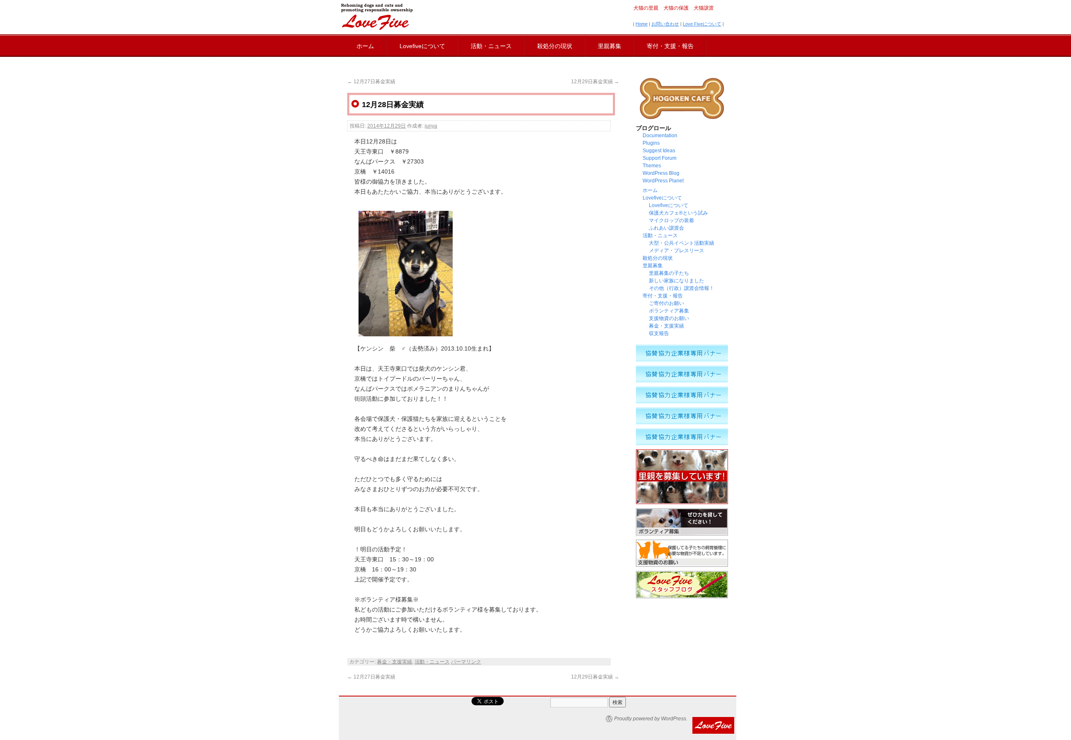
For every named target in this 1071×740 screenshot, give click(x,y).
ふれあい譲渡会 (666, 228)
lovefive (376, 16)
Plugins (651, 143)
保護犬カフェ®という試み (678, 213)
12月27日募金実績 (371, 81)
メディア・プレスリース (676, 250)
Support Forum (659, 158)
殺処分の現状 (554, 46)
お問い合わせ (665, 23)
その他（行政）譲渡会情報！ (684, 288)
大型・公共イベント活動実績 (681, 243)
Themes (652, 166)
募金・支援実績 (394, 662)
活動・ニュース (491, 46)
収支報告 (659, 333)
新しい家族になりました (676, 281)
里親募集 (609, 46)
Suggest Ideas (659, 151)
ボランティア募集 (669, 311)
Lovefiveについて (422, 46)
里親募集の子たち (669, 273)
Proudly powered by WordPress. (650, 719)
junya (431, 126)
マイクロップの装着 (671, 220)
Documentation (660, 135)
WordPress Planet (663, 181)
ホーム (365, 46)
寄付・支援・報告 (670, 46)
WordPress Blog (661, 173)
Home (641, 23)
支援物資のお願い (669, 318)
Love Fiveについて (702, 23)
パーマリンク (466, 662)
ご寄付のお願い (666, 303)
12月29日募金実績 (595, 81)
